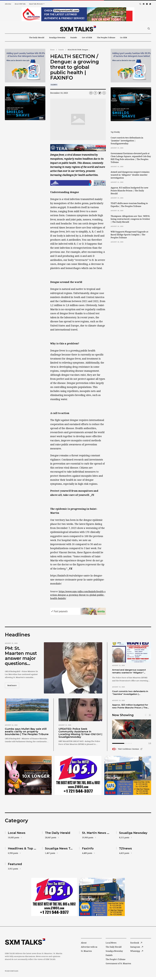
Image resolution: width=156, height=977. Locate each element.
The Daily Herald (36, 37)
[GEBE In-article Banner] (78, 183)
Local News (111, 942)
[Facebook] (144, 4)
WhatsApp (135, 951)
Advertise (8, 4)
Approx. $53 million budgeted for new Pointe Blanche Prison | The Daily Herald (129, 190)
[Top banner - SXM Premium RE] (78, 14)
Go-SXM (123, 37)
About (84, 942)
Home (52, 50)
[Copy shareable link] (91, 93)
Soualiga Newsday (57, 37)
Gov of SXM (87, 37)
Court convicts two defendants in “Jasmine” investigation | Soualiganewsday (127, 140)
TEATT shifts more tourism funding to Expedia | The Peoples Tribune (129, 205)
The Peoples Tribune (106, 37)
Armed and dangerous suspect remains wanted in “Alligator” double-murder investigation (130, 175)
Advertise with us (89, 947)
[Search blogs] (140, 4)
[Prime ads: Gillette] (25, 103)
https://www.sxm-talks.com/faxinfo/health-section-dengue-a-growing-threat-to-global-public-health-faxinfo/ (78, 595)
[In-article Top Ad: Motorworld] (78, 147)
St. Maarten (86, 951)
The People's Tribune (115, 959)
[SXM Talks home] (78, 28)
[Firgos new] (127, 775)
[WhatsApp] (150, 4)
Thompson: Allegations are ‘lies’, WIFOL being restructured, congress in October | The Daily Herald (130, 219)
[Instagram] (147, 4)
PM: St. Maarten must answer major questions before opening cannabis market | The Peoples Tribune (21, 656)
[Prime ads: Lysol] (25, 66)
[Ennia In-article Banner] (78, 611)
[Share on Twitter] (99, 93)
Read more (13, 685)
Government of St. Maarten (118, 963)
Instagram (135, 947)
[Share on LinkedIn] (104, 93)
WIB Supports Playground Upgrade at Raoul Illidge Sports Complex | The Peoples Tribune (129, 234)
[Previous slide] (145, 715)
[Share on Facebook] (95, 93)
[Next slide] (149, 715)
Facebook (134, 942)
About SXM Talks (20, 4)
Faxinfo (73, 37)
